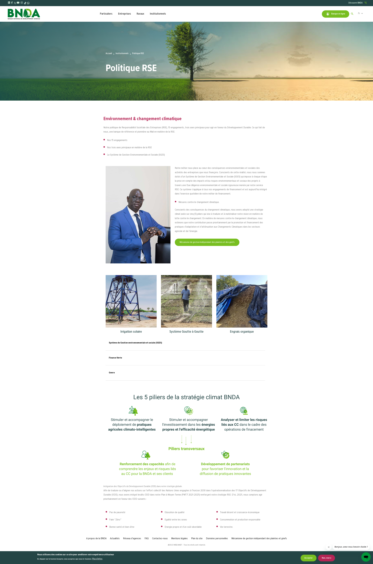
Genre (112, 373)
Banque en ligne (338, 14)
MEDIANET (178, 545)
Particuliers (106, 13)
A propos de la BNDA (96, 538)
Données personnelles (217, 538)
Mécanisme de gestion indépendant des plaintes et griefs (259, 538)
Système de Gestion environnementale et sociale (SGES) (135, 343)
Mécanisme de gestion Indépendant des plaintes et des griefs (207, 242)
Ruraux (140, 13)
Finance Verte (115, 358)
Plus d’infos (97, 559)
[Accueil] (52, 13)
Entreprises (124, 13)
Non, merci (326, 558)
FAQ (147, 538)
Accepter (308, 558)
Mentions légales (179, 538)
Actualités (115, 538)
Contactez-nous (160, 538)
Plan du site (197, 538)
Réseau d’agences (132, 538)
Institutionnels (158, 13)
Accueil (109, 53)
